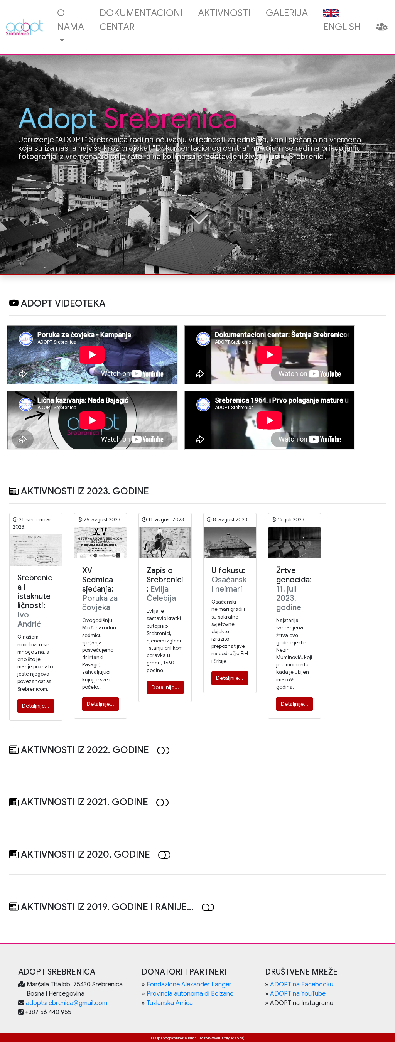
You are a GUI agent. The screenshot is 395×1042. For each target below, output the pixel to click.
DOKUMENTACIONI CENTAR (141, 20)
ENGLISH (342, 27)
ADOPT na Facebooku (301, 984)
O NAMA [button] (70, 20)
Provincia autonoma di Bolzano (190, 994)
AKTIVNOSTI (224, 13)
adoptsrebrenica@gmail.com (66, 1003)
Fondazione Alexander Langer (189, 984)
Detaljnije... (35, 705)
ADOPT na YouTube (298, 994)
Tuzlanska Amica (170, 1003)
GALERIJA (287, 13)
